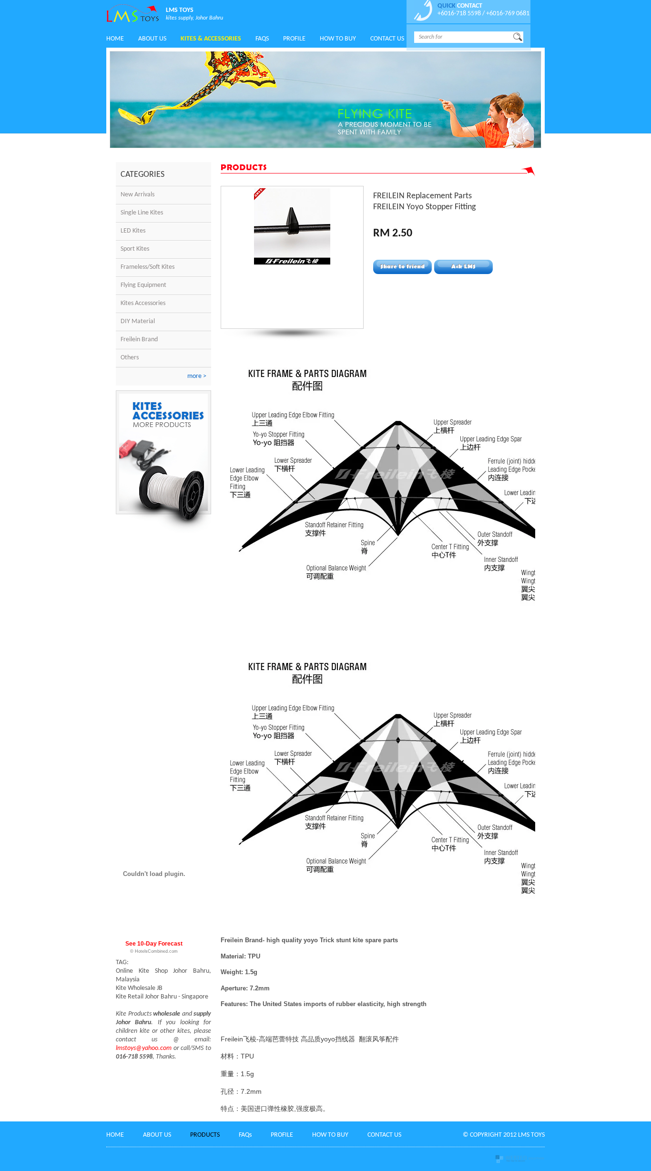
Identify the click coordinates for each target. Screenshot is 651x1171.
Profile (294, 38)
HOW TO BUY (330, 1135)
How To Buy (338, 38)
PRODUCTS (205, 1135)
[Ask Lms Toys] (463, 267)
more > (196, 376)
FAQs (262, 38)
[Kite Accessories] (163, 531)
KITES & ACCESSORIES (211, 38)
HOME (115, 38)
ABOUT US (152, 38)
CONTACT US (387, 38)
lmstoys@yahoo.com (144, 1048)
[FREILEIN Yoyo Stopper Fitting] (292, 262)
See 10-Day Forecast (154, 943)
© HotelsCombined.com (154, 951)
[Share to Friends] (402, 267)
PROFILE (282, 1135)
